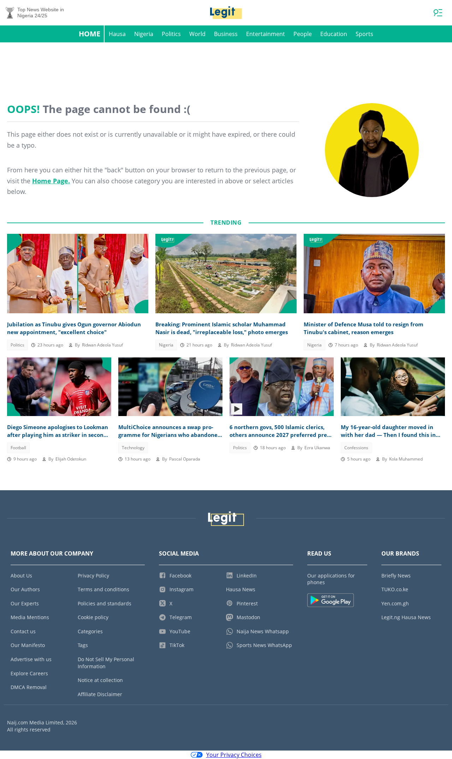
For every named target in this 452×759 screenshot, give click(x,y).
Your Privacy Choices (234, 755)
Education (333, 34)
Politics (171, 34)
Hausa (117, 34)
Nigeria (143, 34)
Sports (364, 34)
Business (226, 34)
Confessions (356, 448)
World (197, 34)
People (302, 34)
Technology (133, 448)
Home (89, 33)
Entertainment (265, 34)
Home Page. (51, 181)
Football (18, 448)
